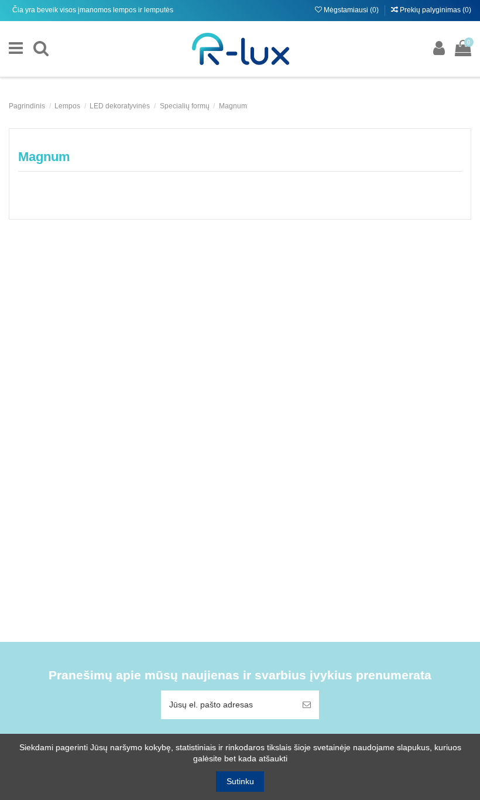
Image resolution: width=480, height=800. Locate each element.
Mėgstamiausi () (351, 10)
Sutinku (240, 781)
